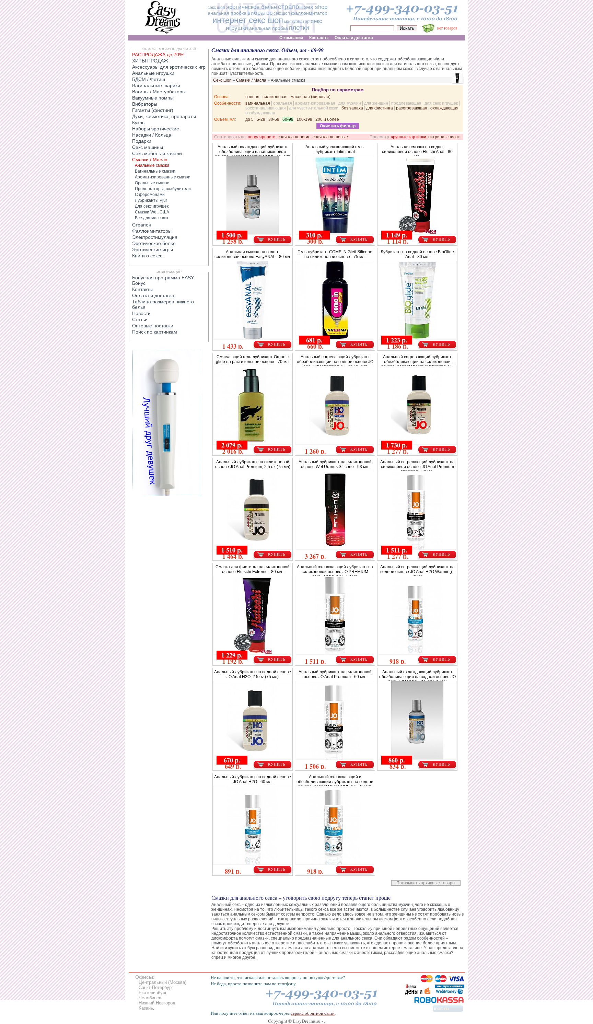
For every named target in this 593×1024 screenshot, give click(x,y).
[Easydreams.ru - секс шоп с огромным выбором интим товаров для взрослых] (162, 33)
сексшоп (282, 13)
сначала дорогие (294, 137)
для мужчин (349, 103)
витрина (436, 137)
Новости (141, 313)
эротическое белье (251, 7)
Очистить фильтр (338, 126)
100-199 (304, 119)
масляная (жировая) (310, 96)
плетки (299, 27)
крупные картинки (408, 137)
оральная (282, 103)
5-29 (261, 119)
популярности (262, 137)
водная (252, 96)
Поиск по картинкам (154, 332)
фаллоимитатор (309, 13)
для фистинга (379, 108)
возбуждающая (260, 112)
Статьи (140, 319)
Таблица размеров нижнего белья (163, 304)
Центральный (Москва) (162, 982)
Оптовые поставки (152, 325)
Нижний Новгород (157, 1002)
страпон (290, 6)
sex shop (315, 7)
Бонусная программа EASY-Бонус (163, 280)
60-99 (287, 119)
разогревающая (411, 108)
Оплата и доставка (153, 295)
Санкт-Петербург (156, 987)
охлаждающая (444, 108)
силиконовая (275, 96)
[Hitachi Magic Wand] (166, 495)
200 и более (327, 119)
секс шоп (216, 7)
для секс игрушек (441, 103)
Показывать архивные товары (425, 883)
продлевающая (406, 103)
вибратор (259, 13)
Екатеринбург (153, 992)
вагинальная (257, 103)
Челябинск (150, 997)
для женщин (376, 103)
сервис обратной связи (313, 1013)
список (453, 137)
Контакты (142, 289)
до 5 (249, 119)
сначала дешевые (330, 137)
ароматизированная (315, 103)
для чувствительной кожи (313, 108)
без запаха (352, 108)
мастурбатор (297, 21)
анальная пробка (227, 13)
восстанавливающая (265, 108)
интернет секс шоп (247, 20)
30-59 (273, 119)
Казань (146, 1008)
